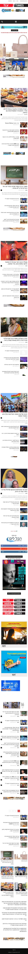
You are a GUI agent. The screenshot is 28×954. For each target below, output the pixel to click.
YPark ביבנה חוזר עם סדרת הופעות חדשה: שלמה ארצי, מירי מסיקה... (16, 263)
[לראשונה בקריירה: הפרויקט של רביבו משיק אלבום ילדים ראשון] (23, 290)
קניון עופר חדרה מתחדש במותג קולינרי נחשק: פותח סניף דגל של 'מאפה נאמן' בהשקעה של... (11, 753)
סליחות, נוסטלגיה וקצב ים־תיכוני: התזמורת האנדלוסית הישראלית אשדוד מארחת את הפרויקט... (10, 283)
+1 (2, 548)
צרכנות (25, 52)
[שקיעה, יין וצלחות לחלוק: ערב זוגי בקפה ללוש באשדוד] (23, 138)
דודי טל (25, 114)
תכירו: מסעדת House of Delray (12, 123)
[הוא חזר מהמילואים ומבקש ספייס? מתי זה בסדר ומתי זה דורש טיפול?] (14, 478)
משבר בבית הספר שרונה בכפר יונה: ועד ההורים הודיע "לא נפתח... (15, 187)
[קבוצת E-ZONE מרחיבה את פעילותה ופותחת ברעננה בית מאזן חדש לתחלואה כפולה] (23, 762)
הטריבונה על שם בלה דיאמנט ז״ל (12, 198)
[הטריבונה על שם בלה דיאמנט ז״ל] (17, 66)
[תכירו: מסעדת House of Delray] (23, 124)
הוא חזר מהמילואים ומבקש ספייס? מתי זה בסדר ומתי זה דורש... (14, 490)
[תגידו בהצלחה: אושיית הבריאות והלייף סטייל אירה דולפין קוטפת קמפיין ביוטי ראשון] (14, 327)
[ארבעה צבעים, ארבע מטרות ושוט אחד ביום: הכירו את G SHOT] (23, 824)
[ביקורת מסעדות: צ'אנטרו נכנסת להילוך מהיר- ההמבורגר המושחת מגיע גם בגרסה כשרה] (14, 97)
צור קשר (14, 949)
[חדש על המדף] (14, 46)
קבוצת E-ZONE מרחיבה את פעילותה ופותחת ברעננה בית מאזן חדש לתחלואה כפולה (10, 762)
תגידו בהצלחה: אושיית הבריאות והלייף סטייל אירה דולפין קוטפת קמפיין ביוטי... (15, 339)
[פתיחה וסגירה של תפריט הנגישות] (3, 10)
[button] (2, 22)
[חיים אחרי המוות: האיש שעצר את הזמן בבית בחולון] (23, 297)
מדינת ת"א (25, 67)
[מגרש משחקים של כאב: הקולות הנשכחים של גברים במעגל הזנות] (23, 448)
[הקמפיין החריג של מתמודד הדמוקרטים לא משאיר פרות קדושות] (23, 510)
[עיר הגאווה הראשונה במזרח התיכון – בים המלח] (23, 435)
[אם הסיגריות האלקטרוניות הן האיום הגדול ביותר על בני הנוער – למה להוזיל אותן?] (23, 524)
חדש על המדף (14, 32)
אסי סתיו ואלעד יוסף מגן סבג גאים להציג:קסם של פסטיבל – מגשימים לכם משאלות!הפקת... (11, 729)
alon (26, 56)
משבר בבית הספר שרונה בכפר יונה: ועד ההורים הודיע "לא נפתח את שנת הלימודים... (11, 713)
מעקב (3, 551)
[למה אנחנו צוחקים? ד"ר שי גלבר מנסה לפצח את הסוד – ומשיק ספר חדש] (23, 503)
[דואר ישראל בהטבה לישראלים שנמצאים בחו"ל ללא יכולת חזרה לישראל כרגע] (23, 373)
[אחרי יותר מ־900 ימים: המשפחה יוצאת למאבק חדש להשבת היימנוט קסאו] (23, 778)
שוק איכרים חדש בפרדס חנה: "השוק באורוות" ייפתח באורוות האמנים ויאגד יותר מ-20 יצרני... (10, 745)
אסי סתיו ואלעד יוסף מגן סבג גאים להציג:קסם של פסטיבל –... (7, 878)
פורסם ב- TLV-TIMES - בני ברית (20, 919)
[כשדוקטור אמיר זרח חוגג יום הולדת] (23, 366)
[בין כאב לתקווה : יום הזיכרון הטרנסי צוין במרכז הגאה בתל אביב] (23, 442)
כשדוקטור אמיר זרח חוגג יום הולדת (11, 364)
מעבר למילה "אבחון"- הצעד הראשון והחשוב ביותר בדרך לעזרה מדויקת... (21, 894)
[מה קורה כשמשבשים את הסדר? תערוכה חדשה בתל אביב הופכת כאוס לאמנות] (23, 792)
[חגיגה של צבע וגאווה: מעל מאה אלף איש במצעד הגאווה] (14, 402)
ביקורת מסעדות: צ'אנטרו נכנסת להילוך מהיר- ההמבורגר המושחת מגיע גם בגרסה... (15, 110)
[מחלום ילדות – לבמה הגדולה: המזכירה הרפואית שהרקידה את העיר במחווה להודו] (23, 276)
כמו (2, 545)
